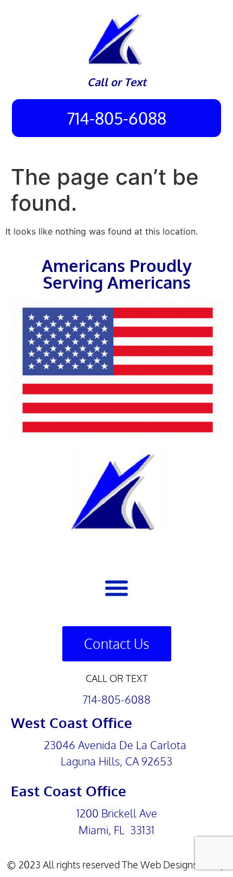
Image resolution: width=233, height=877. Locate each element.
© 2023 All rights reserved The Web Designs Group (116, 864)
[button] (116, 588)
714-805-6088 (116, 699)
